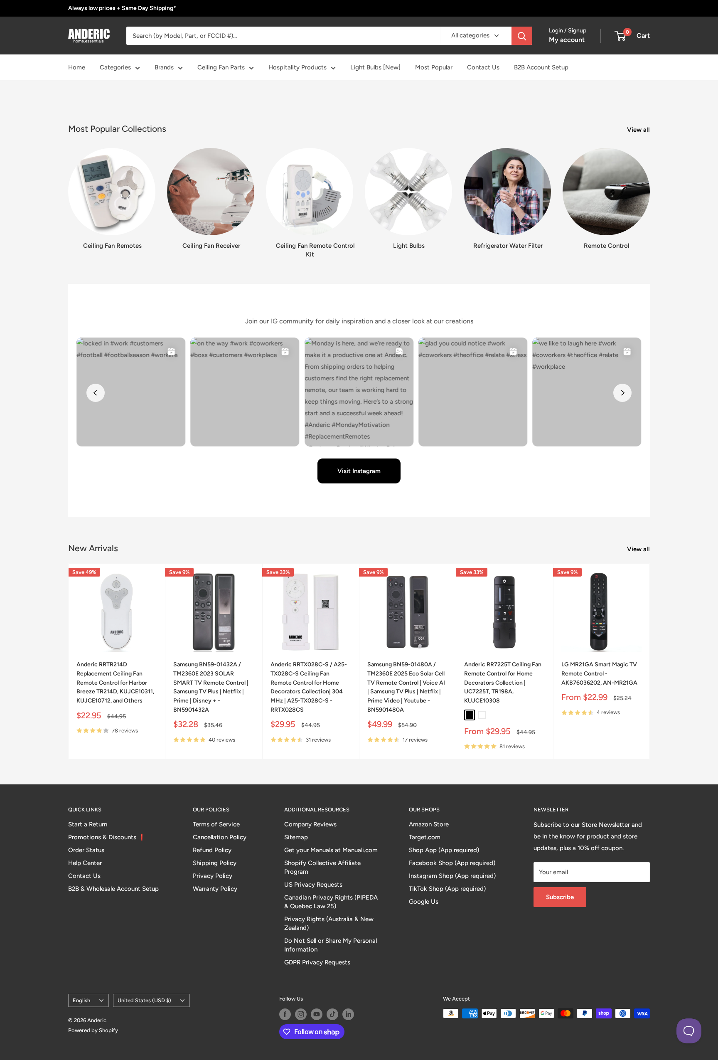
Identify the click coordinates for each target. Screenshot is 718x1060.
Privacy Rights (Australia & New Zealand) (329, 923)
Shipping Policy (214, 863)
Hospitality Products (297, 67)
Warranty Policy (215, 888)
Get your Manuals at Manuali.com (331, 850)
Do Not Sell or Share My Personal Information (330, 945)
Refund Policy (212, 850)
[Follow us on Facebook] (285, 1014)
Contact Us (483, 67)
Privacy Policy (212, 876)
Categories (115, 67)
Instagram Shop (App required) (452, 876)
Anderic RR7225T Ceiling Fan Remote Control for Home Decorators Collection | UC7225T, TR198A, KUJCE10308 (502, 682)
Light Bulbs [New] (375, 67)
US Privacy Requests (313, 884)
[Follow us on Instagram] (301, 1014)
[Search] (521, 36)
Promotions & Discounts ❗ (107, 837)
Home (76, 67)
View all (639, 129)
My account (567, 40)
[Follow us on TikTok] (332, 1014)
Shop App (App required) (444, 850)
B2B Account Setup (541, 67)
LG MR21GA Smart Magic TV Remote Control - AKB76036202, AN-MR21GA (599, 673)
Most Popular (433, 67)
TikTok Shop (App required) (447, 888)
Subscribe (560, 897)
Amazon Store (429, 824)
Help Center (85, 863)
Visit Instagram (359, 471)
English (81, 1000)
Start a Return (87, 824)
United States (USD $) (144, 1000)
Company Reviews (310, 824)
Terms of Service (216, 824)
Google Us (423, 901)
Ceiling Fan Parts (221, 67)
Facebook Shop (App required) (452, 863)
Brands (164, 67)
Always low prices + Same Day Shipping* (122, 8)
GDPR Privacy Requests (317, 962)
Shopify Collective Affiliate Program (322, 867)
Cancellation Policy (219, 837)
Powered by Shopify (93, 1030)
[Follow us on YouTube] (316, 1014)
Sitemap (296, 837)
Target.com (424, 837)
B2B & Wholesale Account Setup (113, 888)
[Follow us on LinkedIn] (348, 1014)
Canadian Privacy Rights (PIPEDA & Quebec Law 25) (331, 902)
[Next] (649, 195)
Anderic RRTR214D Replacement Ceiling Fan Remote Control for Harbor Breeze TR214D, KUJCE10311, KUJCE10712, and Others (115, 682)
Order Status (86, 850)
